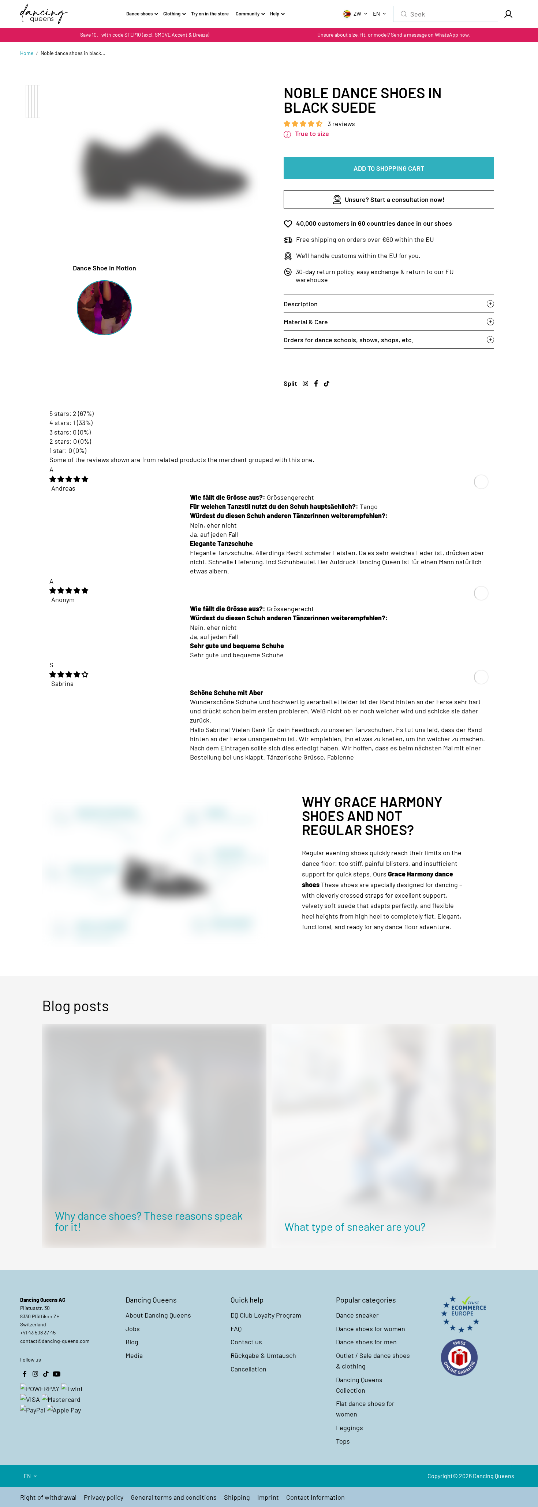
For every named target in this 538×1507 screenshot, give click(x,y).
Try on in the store (210, 13)
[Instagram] (305, 383)
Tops (343, 1441)
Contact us (246, 1342)
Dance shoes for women (370, 1329)
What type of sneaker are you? (355, 1226)
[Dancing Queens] (44, 14)
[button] (304, 123)
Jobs (133, 1329)
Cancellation (248, 1369)
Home (26, 53)
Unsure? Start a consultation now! (395, 199)
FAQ (236, 1329)
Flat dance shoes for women (365, 1408)
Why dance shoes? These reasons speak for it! (149, 1221)
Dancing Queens (493, 1475)
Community (247, 13)
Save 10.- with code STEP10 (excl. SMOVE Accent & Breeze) (144, 35)
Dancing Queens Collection (359, 1384)
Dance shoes (139, 13)
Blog (132, 1342)
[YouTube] (56, 1374)
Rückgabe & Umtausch (263, 1355)
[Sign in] (508, 14)
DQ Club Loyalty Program (266, 1315)
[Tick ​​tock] (326, 383)
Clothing (171, 13)
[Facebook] (315, 383)
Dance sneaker (357, 1315)
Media (134, 1355)
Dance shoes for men (366, 1342)
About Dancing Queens (158, 1315)
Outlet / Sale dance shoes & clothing (373, 1360)
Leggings (349, 1427)
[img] (68, 479)
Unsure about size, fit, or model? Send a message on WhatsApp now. (393, 35)
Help (274, 13)
